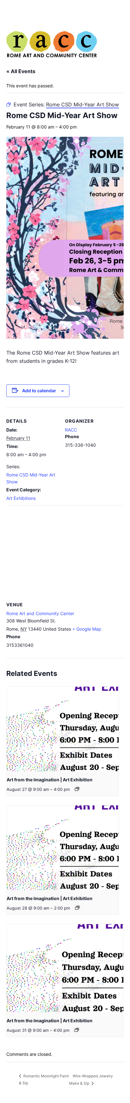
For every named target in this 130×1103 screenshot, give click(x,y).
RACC (71, 429)
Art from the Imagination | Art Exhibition (49, 779)
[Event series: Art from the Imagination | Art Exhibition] (77, 789)
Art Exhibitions (21, 498)
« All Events (20, 71)
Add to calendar (39, 390)
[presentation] (63, 729)
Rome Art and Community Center (40, 613)
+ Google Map (86, 629)
